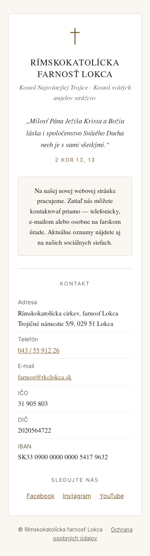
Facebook (41, 495)
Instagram (77, 495)
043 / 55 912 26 (39, 350)
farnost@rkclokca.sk (45, 377)
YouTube (112, 495)
